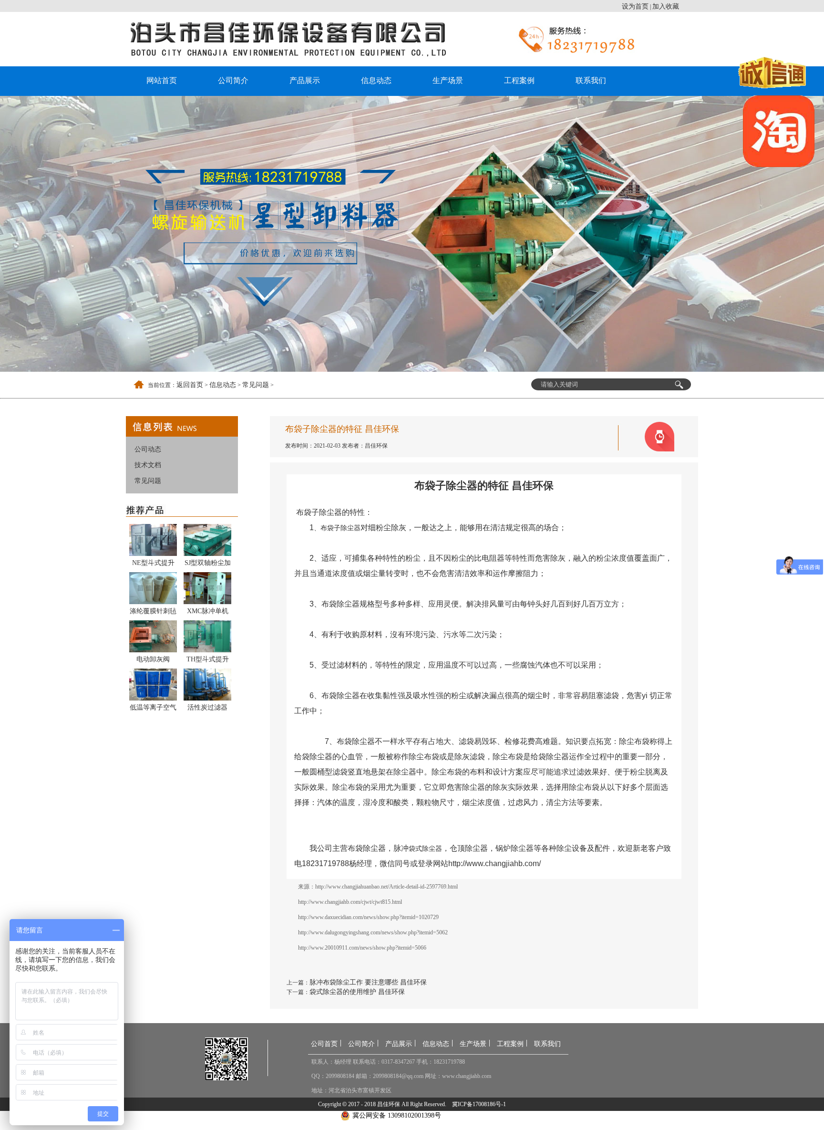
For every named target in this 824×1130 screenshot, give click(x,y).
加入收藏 (665, 6)
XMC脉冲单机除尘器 (207, 612)
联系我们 (591, 80)
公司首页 (324, 1043)
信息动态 (376, 80)
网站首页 (161, 80)
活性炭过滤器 (207, 707)
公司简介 (233, 80)
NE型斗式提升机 (153, 564)
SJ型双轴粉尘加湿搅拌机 (208, 564)
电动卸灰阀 (153, 659)
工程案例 (519, 80)
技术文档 (147, 465)
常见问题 (255, 384)
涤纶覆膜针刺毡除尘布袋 (153, 612)
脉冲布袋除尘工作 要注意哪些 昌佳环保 (368, 982)
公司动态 (147, 449)
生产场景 (448, 80)
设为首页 (635, 6)
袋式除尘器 (425, 848)
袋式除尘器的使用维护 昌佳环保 (357, 991)
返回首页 (189, 384)
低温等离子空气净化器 (153, 709)
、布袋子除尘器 (337, 528)
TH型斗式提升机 (207, 661)
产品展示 (304, 80)
